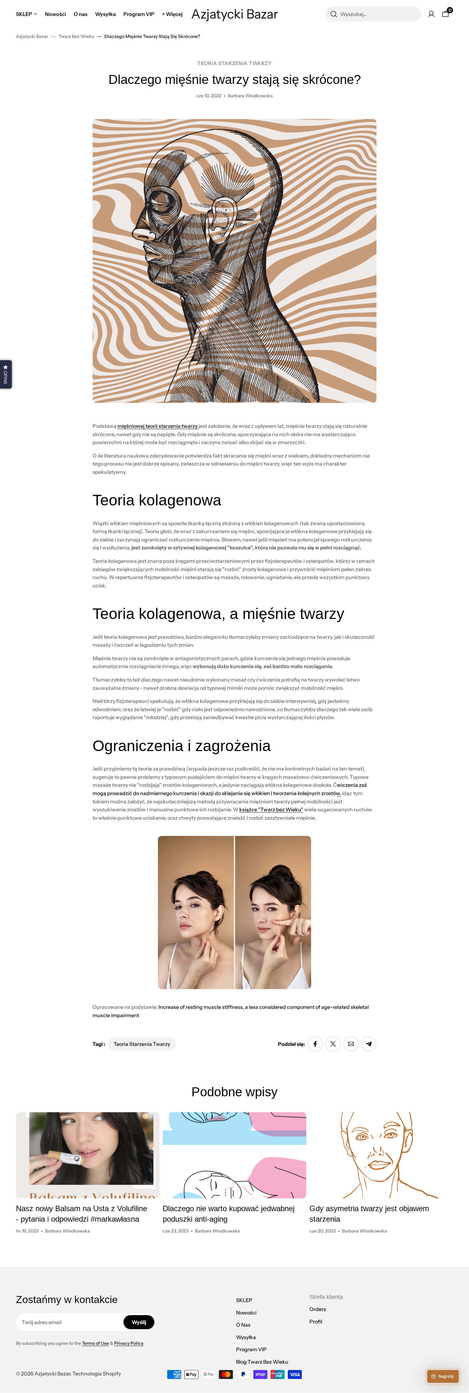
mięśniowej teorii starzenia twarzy (157, 426)
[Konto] (431, 14)
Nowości (246, 1312)
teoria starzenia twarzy (234, 63)
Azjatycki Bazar (32, 36)
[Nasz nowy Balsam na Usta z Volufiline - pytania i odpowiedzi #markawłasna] (88, 1155)
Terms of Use (95, 1343)
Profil (315, 1321)
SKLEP (244, 1300)
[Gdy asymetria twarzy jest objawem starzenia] (381, 1155)
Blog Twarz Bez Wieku (262, 1362)
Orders (317, 1309)
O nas (243, 1325)
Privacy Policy (128, 1343)
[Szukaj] (333, 14)
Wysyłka (246, 1337)
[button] (6, 374)
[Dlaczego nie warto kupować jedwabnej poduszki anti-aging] (234, 1155)
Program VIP (251, 1349)
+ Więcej (172, 14)
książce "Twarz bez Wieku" (271, 809)
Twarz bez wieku (76, 36)
